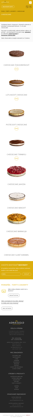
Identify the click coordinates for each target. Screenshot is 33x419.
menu (30, 2)
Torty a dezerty (11, 11)
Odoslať (26, 274)
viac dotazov (7, 308)
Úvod (3, 11)
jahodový (27, 32)
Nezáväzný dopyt (8, 6)
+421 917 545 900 (16, 405)
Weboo (28, 415)
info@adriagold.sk (16, 347)
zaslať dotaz (13, 295)
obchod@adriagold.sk (16, 400)
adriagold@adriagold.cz (16, 333)
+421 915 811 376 (16, 349)
